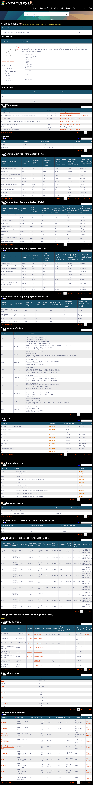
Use (17, 468)
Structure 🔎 (44, 8)
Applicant (59, 508)
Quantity (61, 717)
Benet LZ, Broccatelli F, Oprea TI (69, 121)
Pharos (30, 628)
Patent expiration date (77, 544)
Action (47, 628)
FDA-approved (39, 16)
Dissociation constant (37, 525)
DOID (81, 423)
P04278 (29, 656)
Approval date (41, 544)
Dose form (54, 544)
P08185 (29, 652)
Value (49, 110)
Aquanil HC (4, 722)
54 (84, 198)
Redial (68, 8)
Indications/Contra (34, 24)
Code (16, 333)
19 (84, 454)
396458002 (4, 703)
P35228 (29, 647)
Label (88, 717)
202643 (3, 692)
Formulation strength (6, 544)
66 (84, 293)
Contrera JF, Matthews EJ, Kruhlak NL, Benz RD (74, 115)
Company (46, 141)
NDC (42, 717)
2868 (2, 697)
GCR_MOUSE (38, 665)
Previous (79, 133)
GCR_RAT (37, 661)
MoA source (88, 628)
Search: (78, 107)
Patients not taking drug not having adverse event (86, 162)
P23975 (53, 19)
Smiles (12, 61)
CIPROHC (4, 753)
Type (48, 544)
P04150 (29, 634)
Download (83, 8)
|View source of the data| (27, 418)
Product (4, 508)
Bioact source (79, 628)
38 (2, 700)
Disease (4, 423)
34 (84, 245)
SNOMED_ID (70, 423)
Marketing (79, 717)
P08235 (29, 643)
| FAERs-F (41, 24)
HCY (2, 681)
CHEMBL (87, 634)
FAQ (90, 8)
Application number (32, 544)
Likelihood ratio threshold (36, 162)
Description (30, 333)
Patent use (86, 544)
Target (4, 628)
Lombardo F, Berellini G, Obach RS (70, 113)
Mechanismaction (70, 628)
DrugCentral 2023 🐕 (19, 2)
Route (62, 544)
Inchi (8, 61)
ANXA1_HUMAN (39, 638)
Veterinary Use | (26, 24)
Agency (26, 141)
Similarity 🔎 (55, 8)
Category (20, 717)
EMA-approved (47, 16)
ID (2, 678)
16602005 (4, 686)
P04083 (29, 638)
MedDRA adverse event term (9, 162)
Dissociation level (7, 525)
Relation (52, 423)
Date (3, 141)
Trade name (14, 544)
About (75, 8)
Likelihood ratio (26, 162)
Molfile (4, 61)
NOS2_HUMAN (38, 647)
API (62, 8)
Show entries (5, 106)
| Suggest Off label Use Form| (16, 418)
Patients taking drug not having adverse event (61, 162)
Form (48, 717)
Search (35, 8)
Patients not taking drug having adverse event (73, 162)
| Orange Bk (52, 24)
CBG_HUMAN (38, 652)
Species (4, 468)
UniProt (37, 628)
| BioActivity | (58, 24)
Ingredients (77, 508)
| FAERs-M (46, 24)
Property (5, 110)
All (34, 16)
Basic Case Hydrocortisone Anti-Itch (7, 747)
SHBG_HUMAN (38, 656)
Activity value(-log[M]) (61, 628)
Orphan (77, 141)
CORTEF (3, 777)
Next (89, 133)
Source (4, 333)
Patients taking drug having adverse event (47, 162)
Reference (64, 110)
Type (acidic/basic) (69, 525)
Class (18, 628)
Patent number (68, 544)
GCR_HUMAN (38, 634)
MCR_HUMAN (38, 643)
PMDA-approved (56, 16)
